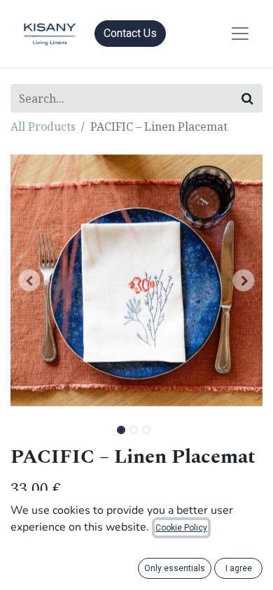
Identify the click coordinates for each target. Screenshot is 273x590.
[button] (29, 280)
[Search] (247, 98)
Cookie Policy (181, 528)
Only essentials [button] (174, 568)
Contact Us (130, 33)
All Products (43, 126)
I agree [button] (238, 568)
